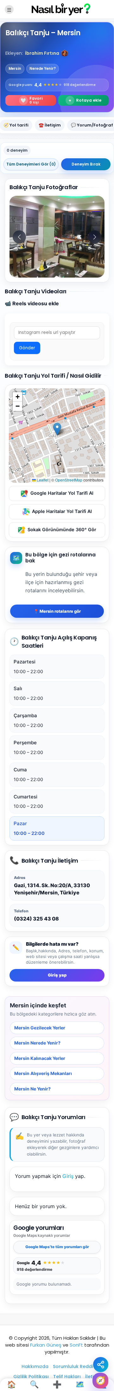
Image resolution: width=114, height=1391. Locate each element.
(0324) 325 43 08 (36, 918)
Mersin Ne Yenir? (32, 1088)
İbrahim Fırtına (42, 53)
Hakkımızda (35, 1366)
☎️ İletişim (50, 125)
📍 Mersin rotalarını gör (57, 611)
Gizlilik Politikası (31, 1376)
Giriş (67, 1176)
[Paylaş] (100, 1364)
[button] (64, 53)
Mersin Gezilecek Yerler (39, 1027)
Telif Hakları (67, 1376)
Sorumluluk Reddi (73, 1366)
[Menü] (9, 9)
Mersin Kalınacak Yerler (39, 1058)
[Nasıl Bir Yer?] (57, 9)
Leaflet (42, 479)
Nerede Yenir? (42, 68)
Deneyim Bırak (86, 164)
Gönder (27, 348)
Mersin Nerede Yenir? (37, 1043)
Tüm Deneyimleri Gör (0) (31, 164)
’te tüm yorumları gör (57, 1247)
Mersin (15, 68)
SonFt (76, 1345)
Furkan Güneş (45, 1345)
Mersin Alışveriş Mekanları (43, 1073)
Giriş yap (57, 974)
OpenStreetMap (68, 479)
